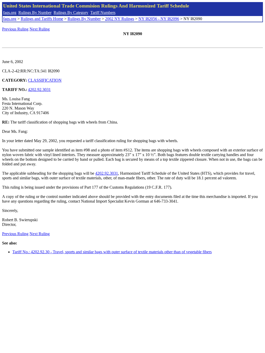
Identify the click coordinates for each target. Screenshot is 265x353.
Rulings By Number (34, 12)
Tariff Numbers (102, 12)
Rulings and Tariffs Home (42, 19)
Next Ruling (40, 29)
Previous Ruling (15, 29)
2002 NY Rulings (119, 19)
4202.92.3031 (39, 89)
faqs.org (9, 12)
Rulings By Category (71, 12)
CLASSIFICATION (45, 80)
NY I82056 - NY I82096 (158, 19)
